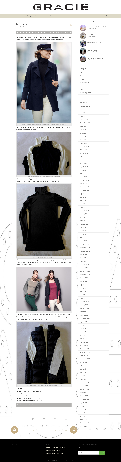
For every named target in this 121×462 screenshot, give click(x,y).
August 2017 (83, 322)
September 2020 (85, 224)
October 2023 (84, 150)
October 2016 (84, 355)
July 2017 (82, 325)
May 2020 (83, 237)
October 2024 (84, 126)
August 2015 (83, 403)
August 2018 (84, 281)
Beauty (29, 16)
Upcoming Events (85, 93)
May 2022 (83, 173)
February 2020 (84, 244)
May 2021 (83, 200)
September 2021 (85, 190)
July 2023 (83, 156)
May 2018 (83, 291)
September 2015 (85, 399)
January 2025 (84, 119)
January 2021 (84, 214)
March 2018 (83, 298)
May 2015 (83, 413)
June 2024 (83, 136)
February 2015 (84, 423)
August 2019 (83, 254)
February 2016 (84, 382)
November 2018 (85, 274)
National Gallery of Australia (54, 453)
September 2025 (85, 106)
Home (15, 16)
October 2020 (84, 221)
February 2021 (84, 210)
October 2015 (84, 396)
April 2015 (83, 416)
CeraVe (48, 447)
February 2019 (84, 264)
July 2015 (82, 406)
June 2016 (83, 369)
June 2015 (83, 409)
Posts (93, 21)
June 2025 (83, 109)
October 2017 (84, 315)
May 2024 (83, 140)
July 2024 (83, 133)
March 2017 (83, 338)
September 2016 (85, 359)
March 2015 (83, 419)
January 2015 (84, 426)
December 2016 (85, 349)
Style (46, 16)
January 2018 (84, 305)
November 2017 (85, 312)
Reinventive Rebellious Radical (96, 27)
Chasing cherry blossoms (95, 58)
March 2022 (83, 177)
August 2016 (83, 362)
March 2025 (83, 116)
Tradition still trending (94, 42)
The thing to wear (92, 50)
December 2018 (85, 271)
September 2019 (85, 251)
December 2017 (84, 308)
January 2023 (84, 163)
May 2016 (83, 372)
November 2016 (85, 352)
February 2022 (84, 180)
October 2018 (84, 278)
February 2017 (84, 342)
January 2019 (84, 268)
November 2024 (85, 123)
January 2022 (84, 183)
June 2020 (83, 234)
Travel (52, 16)
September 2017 (85, 318)
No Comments (36, 26)
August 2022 (84, 167)
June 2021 (83, 197)
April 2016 (83, 376)
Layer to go (21, 24)
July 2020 (83, 231)
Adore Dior (90, 35)
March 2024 (84, 143)
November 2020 (85, 217)
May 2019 (83, 258)
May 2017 (83, 332)
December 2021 (85, 187)
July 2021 (82, 194)
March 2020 (84, 241)
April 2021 (83, 204)
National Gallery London (53, 450)
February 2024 (84, 146)
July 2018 (82, 285)
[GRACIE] (60, 7)
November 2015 (85, 392)
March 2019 (83, 261)
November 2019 (85, 247)
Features (22, 16)
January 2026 (84, 103)
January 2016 (84, 386)
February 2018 (84, 301)
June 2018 (83, 288)
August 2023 (84, 153)
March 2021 (83, 207)
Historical (62, 447)
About (58, 16)
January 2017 (84, 345)
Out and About (38, 16)
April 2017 (83, 335)
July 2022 (83, 170)
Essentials (54, 447)
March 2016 (83, 379)
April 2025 (83, 113)
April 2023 (83, 160)
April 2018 (83, 295)
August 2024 (84, 129)
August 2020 (84, 227)
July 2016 (82, 365)
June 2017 (83, 328)
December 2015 (84, 389)
